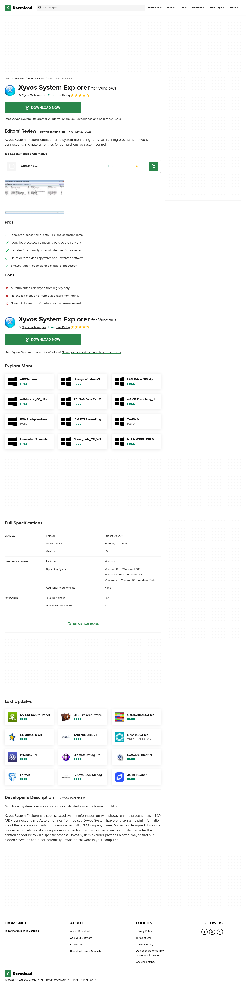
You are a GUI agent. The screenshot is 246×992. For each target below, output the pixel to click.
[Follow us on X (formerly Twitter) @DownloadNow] (212, 932)
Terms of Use (144, 938)
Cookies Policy (144, 944)
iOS (182, 7)
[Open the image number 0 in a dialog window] (34, 197)
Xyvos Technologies (73, 798)
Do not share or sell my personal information (150, 953)
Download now (45, 108)
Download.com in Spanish (85, 951)
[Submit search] (40, 8)
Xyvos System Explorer (67, 87)
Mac (169, 7)
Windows (153, 7)
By (32, 95)
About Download (80, 931)
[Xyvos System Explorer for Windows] (10, 90)
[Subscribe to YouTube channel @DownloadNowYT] (220, 932)
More (233, 7)
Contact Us (76, 944)
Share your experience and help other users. (91, 119)
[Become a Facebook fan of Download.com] (204, 932)
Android (197, 7)
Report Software (86, 623)
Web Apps (215, 7)
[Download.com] (18, 8)
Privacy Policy (144, 931)
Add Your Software (81, 938)
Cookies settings (146, 962)
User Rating (63, 95)
